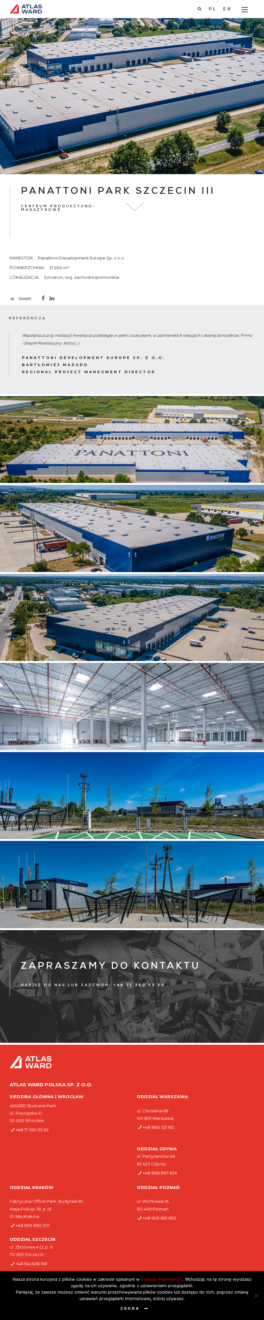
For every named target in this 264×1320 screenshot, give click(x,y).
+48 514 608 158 (31, 1263)
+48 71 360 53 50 (32, 1129)
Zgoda (130, 1308)
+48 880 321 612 (158, 1127)
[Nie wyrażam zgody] (256, 1295)
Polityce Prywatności (162, 1279)
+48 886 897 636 (160, 1172)
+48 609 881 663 (159, 1218)
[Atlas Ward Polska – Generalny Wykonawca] (26, 9)
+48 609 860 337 (32, 1225)
